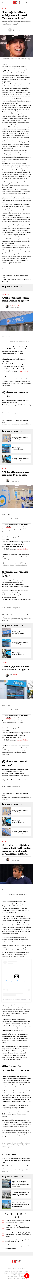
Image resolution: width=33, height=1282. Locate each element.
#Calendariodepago (8, 359)
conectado (19, 279)
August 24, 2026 (23, 371)
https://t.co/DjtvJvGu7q (10, 366)
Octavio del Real (15, 305)
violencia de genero (7, 1146)
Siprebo (26, 1145)
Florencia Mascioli (7, 1145)
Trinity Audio (18, 341)
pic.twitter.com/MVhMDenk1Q (13, 369)
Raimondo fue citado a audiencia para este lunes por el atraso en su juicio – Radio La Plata (16, 1160)
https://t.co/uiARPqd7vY (10, 735)
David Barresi (26, 1143)
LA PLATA (15, 1145)
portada (17, 413)
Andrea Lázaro (15, 859)
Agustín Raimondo (17, 1143)
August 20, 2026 (23, 740)
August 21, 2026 (23, 549)
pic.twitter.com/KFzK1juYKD (12, 547)
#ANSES (21, 366)
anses (13, 413)
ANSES (8, 349)
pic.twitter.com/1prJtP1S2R (11, 737)
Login (3, 277)
